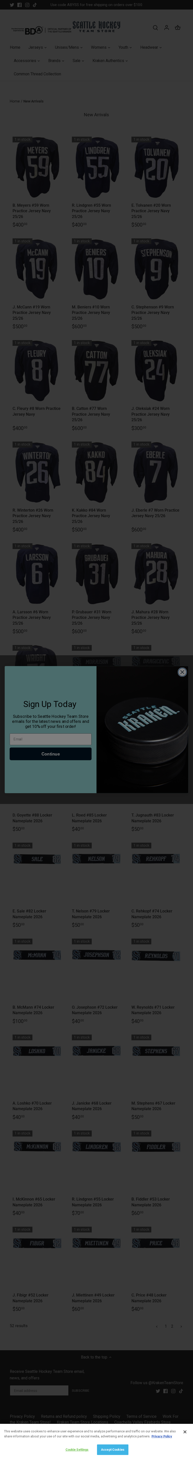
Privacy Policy (162, 1436)
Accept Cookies (112, 1449)
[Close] (184, 1431)
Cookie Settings (77, 1449)
